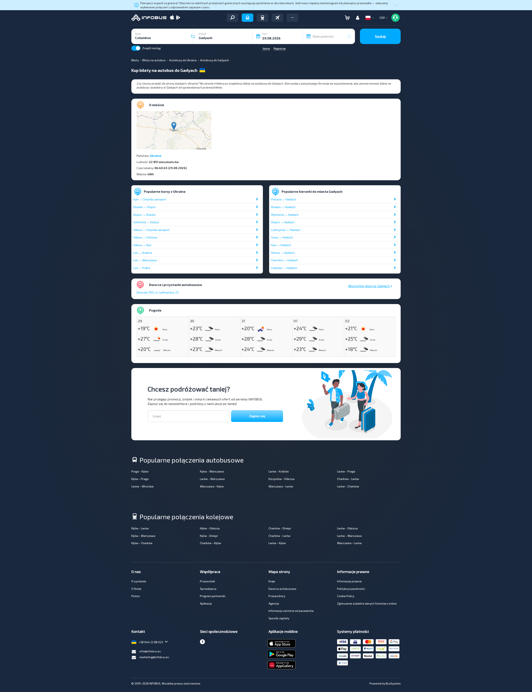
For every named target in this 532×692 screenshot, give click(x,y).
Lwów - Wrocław (142, 486)
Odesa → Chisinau (145, 237)
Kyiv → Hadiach (281, 245)
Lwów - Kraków (278, 471)
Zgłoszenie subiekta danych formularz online (367, 603)
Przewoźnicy (276, 596)
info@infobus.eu (150, 651)
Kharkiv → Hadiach (283, 207)
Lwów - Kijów (277, 543)
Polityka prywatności (351, 588)
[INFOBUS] (148, 17)
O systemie (138, 581)
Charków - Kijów (210, 543)
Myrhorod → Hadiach (285, 214)
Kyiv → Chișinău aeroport (149, 199)
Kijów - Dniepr (209, 535)
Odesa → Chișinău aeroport (151, 230)
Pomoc (135, 596)
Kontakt (138, 631)
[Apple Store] (172, 18)
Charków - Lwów (348, 479)
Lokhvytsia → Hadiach (285, 230)
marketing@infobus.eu (154, 657)
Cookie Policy (345, 596)
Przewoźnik (207, 581)
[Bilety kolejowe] (262, 17)
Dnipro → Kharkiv (144, 214)
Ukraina (155, 155)
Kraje (271, 581)
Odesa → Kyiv (142, 245)
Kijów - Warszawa (212, 471)
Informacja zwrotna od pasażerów (291, 610)
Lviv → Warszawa (145, 260)
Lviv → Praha (141, 268)
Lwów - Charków (348, 486)
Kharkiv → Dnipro (144, 207)
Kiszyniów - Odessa (281, 479)
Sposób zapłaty (278, 618)
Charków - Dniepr (279, 528)
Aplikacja (206, 603)
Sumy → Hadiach (282, 237)
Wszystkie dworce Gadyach (369, 286)
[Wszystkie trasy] (232, 17)
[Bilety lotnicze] (277, 17)
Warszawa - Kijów (212, 486)
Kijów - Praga (140, 479)
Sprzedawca (208, 588)
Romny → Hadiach (283, 252)
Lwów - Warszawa (212, 479)
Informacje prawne (349, 581)
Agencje (273, 603)
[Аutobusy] (247, 17)
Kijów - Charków (142, 543)
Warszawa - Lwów (280, 486)
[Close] (395, 5)
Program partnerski (212, 596)
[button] (292, 17)
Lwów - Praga (346, 471)
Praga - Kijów (140, 471)
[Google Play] (178, 18)
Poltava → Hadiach (283, 199)
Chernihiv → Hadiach (284, 260)
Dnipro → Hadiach (282, 222)
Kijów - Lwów (140, 528)
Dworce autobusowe (282, 588)
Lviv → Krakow (142, 252)
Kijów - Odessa (210, 528)
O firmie (136, 588)
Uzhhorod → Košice (146, 222)
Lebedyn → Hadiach (284, 268)
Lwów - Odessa (347, 528)
